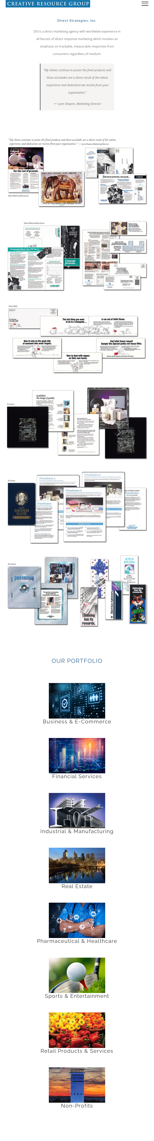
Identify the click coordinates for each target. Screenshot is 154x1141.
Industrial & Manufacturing (77, 831)
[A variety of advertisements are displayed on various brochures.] (77, 555)
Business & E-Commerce (77, 722)
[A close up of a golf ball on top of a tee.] (77, 959)
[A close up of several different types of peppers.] (77, 1014)
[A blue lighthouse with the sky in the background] (77, 1069)
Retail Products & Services (77, 1051)
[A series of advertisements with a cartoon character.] (77, 304)
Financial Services (77, 776)
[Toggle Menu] (145, 4)
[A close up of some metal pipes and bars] (77, 794)
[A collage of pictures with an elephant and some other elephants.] (77, 136)
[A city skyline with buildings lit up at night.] (77, 849)
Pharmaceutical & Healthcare (77, 941)
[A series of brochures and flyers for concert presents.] (77, 220)
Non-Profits (77, 1106)
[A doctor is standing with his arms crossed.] (77, 904)
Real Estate (77, 886)
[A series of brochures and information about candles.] (77, 387)
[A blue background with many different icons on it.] (77, 684)
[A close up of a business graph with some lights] (77, 739)
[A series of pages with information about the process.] (77, 471)
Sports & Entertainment (77, 996)
